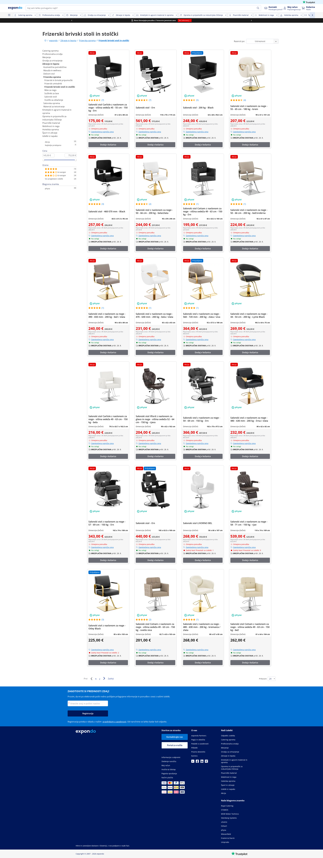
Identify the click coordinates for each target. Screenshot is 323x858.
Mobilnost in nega (50, 126)
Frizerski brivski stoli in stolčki (59, 86)
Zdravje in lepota (50, 63)
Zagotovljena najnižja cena (102, 132)
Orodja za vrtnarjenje (52, 60)
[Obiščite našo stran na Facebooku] (197, 762)
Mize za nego (50, 90)
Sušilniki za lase (51, 93)
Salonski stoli (50, 96)
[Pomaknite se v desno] (251, 20)
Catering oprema (50, 50)
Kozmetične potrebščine (54, 67)
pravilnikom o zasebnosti (114, 721)
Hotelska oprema (50, 129)
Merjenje (46, 57)
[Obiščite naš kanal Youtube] (192, 762)
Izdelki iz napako (50, 136)
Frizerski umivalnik (53, 83)
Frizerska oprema (52, 77)
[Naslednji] (104, 678)
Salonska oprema (51, 103)
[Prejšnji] (91, 678)
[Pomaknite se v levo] (72, 20)
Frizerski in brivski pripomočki (58, 80)
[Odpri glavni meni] (9, 15)
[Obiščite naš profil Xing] (206, 762)
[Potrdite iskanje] (258, 8)
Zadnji (111, 678)
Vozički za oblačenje (53, 100)
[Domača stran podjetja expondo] (45, 40)
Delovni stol (49, 73)
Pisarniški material (51, 123)
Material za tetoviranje (54, 106)
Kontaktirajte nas (174, 737)
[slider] (43, 160)
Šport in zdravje (49, 132)
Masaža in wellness (52, 70)
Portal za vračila (174, 745)
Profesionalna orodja (52, 54)
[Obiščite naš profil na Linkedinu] (201, 762)
